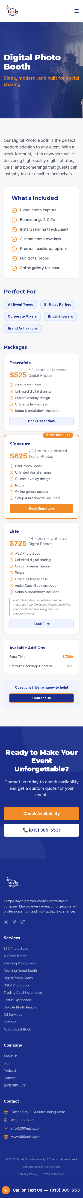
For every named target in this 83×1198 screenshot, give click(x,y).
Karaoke (10, 1022)
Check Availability (41, 813)
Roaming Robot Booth (20, 970)
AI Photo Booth (15, 956)
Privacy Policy (27, 1174)
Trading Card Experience (23, 992)
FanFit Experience (17, 1000)
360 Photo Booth (17, 948)
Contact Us (41, 698)
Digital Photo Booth (18, 978)
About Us (11, 1056)
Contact (9, 1078)
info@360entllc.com (26, 1128)
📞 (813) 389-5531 (41, 830)
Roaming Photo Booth (20, 963)
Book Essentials (41, 421)
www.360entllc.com (25, 1137)
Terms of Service (53, 1174)
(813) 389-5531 (15, 1085)
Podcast (10, 1070)
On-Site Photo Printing (20, 1007)
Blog (7, 1063)
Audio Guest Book (17, 1029)
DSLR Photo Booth (18, 985)
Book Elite (41, 624)
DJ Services (13, 1014)
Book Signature (41, 508)
